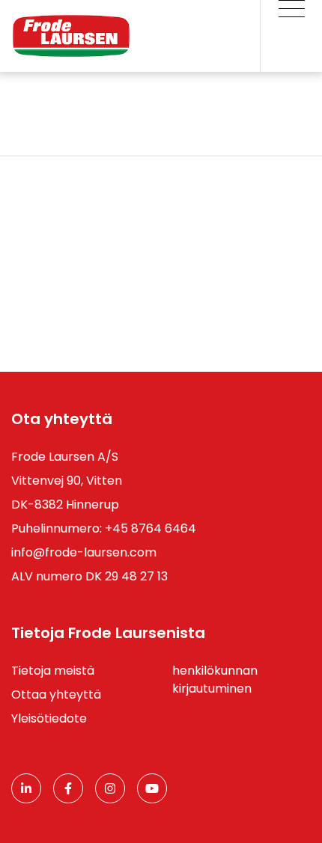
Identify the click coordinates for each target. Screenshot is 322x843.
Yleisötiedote (49, 718)
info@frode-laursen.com (84, 552)
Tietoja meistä (52, 670)
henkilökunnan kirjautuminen (215, 679)
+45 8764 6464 (150, 528)
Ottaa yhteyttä (56, 694)
